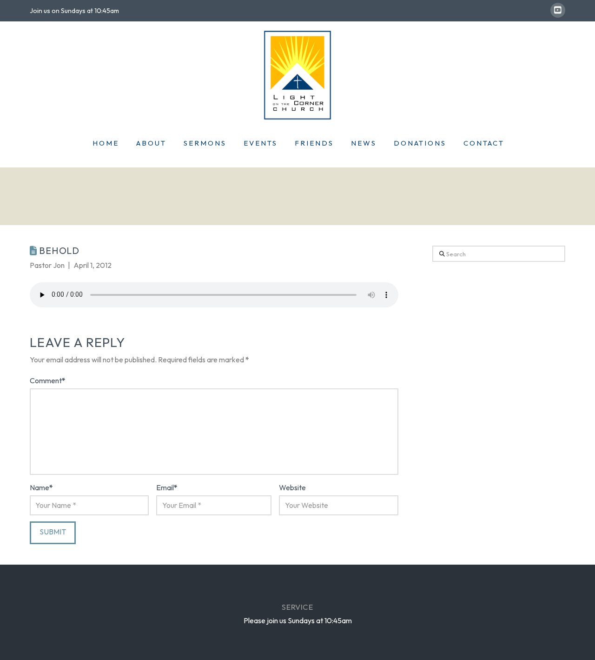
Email (167, 487)
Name (41, 487)
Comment (48, 380)
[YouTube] (557, 10)
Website (292, 487)
